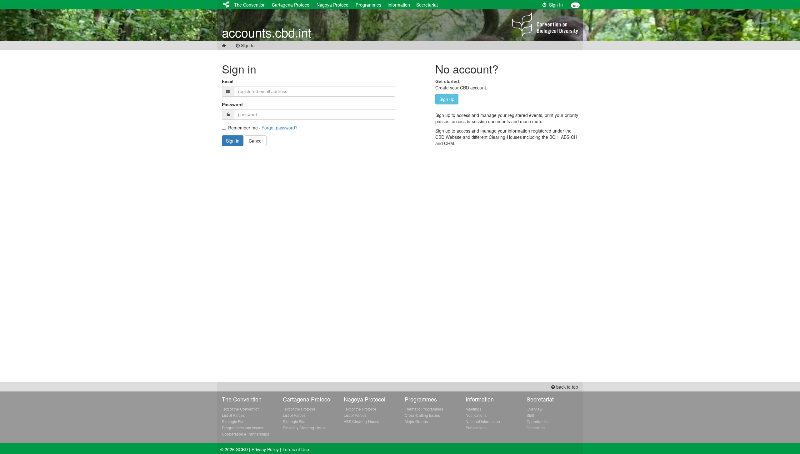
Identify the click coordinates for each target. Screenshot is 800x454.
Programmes (368, 5)
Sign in (232, 141)
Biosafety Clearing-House (305, 427)
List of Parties (233, 415)
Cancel (255, 141)
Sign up (446, 99)
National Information (483, 421)
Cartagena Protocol (291, 5)
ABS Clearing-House (361, 421)
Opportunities (538, 421)
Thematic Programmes (424, 408)
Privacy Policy (265, 449)
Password (232, 104)
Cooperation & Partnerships (245, 433)
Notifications (476, 415)
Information (399, 5)
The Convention (250, 5)
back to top (566, 387)
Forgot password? (280, 127)
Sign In (555, 5)
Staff (530, 415)
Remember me (243, 127)
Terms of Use (295, 449)
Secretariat (427, 5)
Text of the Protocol (299, 408)
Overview (534, 408)
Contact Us (536, 427)
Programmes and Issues (242, 427)
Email (227, 81)
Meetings (473, 408)
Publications (476, 427)
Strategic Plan (234, 421)
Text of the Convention (241, 408)
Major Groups (416, 421)
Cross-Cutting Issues (422, 415)
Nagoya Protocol (333, 5)
